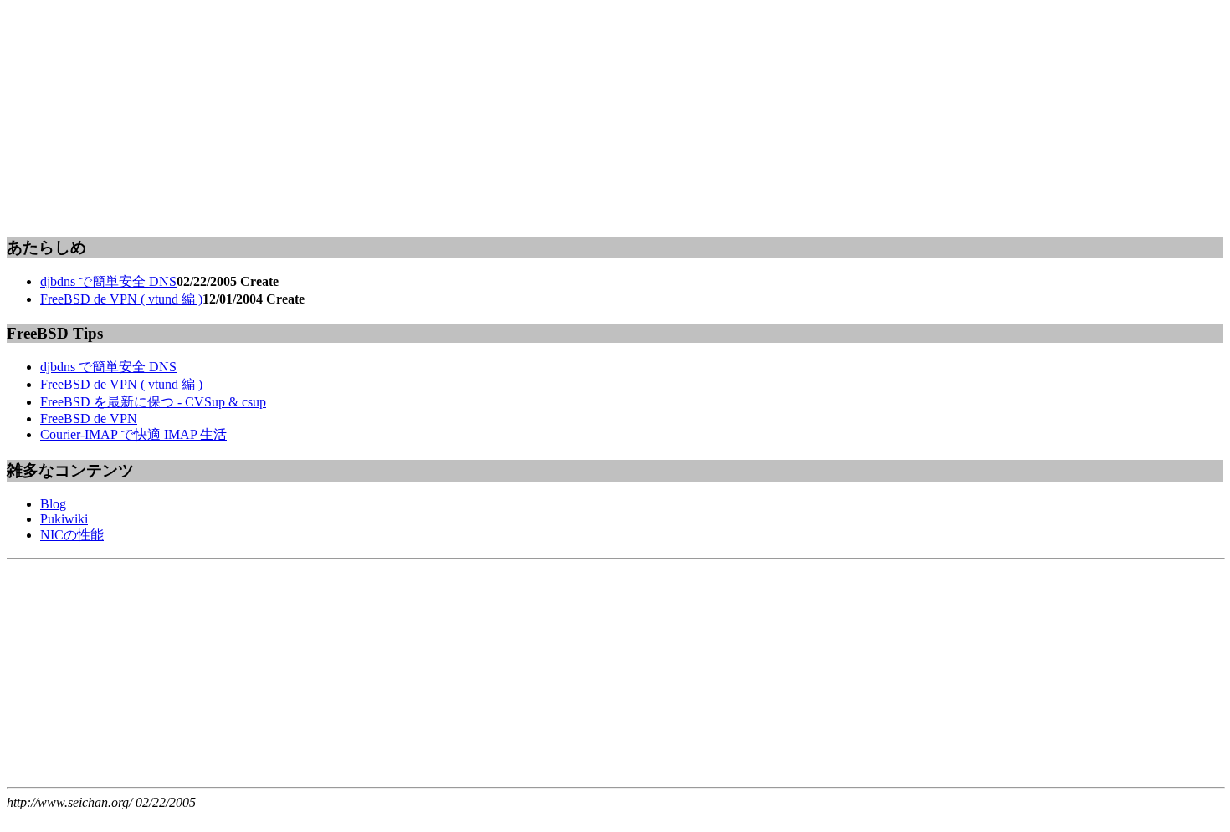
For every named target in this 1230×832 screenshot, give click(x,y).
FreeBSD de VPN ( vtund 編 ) (121, 299)
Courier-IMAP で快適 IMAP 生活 (133, 434)
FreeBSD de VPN (88, 418)
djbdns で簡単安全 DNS (108, 281)
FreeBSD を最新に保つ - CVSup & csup (153, 402)
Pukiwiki (64, 519)
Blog (53, 504)
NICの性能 (72, 535)
